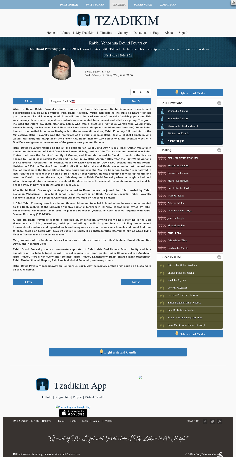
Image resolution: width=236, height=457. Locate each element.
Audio (96, 420)
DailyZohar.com (204, 454)
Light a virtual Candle (192, 93)
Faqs (156, 32)
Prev (29, 101)
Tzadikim (119, 4)
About (169, 32)
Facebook (205, 421)
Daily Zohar (69, 4)
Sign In (183, 32)
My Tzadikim (85, 32)
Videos (108, 420)
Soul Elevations (189, 103)
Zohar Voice (143, 4)
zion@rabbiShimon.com (67, 454)
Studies (60, 420)
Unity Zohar (95, 4)
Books (73, 420)
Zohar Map (168, 4)
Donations (140, 32)
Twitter (212, 421)
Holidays (46, 420)
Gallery (123, 32)
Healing (184, 150)
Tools (85, 420)
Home (51, 32)
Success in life (188, 257)
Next (135, 101)
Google (219, 421)
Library (65, 32)
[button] (82, 101)
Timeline (106, 32)
